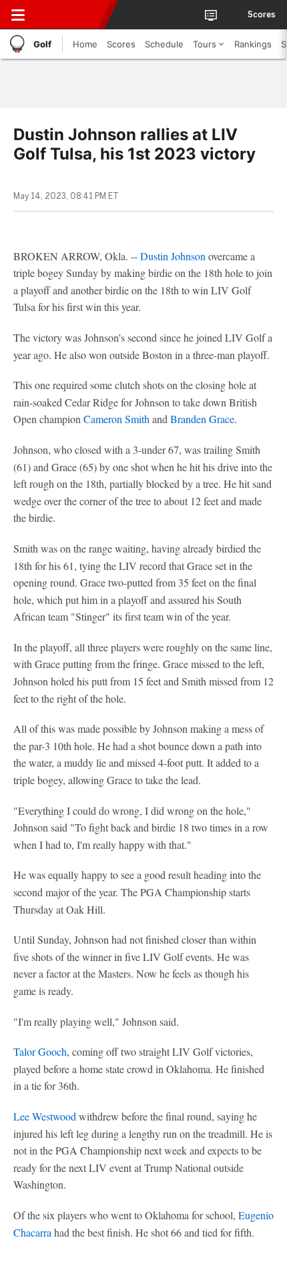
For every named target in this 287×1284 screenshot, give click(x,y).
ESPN (71, 14)
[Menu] (18, 14)
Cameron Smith (116, 419)
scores (262, 14)
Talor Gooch (40, 1051)
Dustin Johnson (173, 256)
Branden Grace (202, 419)
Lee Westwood (44, 1116)
